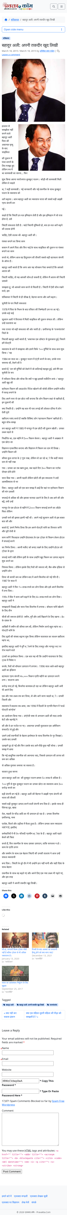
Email (5, 1059)
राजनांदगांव (53, 1004)
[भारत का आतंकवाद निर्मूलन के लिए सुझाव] (15, 973)
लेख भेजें (25, 1202)
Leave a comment (11, 54)
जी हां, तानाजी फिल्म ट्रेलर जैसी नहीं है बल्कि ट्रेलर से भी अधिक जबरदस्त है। (14, 952)
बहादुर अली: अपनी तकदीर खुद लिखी (31, 1004)
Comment (8, 1110)
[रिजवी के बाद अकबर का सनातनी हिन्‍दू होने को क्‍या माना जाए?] (45, 940)
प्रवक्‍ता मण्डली (21, 1196)
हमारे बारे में (7, 1196)
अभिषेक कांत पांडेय (47, 50)
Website (6, 1069)
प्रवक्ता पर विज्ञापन (10, 1202)
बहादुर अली (9, 1004)
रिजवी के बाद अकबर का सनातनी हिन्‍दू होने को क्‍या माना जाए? (44, 951)
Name (5, 1048)
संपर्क (33, 1202)
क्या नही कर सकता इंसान (10, 1014)
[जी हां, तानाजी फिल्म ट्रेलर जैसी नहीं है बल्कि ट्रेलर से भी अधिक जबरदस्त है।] (15, 940)
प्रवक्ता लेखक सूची (39, 1196)
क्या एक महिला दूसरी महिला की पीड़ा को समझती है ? (43, 1014)
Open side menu (13, 29)
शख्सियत (15, 19)
